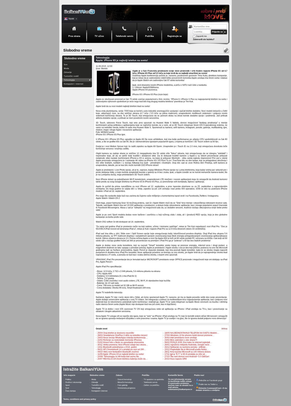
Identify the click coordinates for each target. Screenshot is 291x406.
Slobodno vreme (97, 375)
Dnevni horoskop (125, 379)
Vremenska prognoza (126, 388)
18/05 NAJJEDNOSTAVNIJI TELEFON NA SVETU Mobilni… (192, 333)
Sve (66, 64)
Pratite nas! (199, 375)
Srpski (71, 19)
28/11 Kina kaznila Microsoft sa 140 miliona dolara (188, 352)
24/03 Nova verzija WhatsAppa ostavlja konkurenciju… (123, 337)
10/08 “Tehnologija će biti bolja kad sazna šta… (119, 356)
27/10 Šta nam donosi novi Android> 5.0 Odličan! (187, 356)
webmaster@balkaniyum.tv (180, 389)
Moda (66, 68)
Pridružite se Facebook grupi (210, 380)
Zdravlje (68, 72)
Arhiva (224, 329)
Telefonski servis (150, 382)
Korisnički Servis (175, 375)
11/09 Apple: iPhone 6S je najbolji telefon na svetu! (121, 354)
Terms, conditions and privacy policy (79, 399)
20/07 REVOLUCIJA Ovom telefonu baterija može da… (123, 359)
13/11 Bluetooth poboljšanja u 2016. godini (117, 347)
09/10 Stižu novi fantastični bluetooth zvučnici (118, 352)
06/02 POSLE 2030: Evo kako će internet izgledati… (188, 342)
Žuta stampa (70, 391)
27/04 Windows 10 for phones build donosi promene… (189, 335)
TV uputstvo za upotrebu (154, 379)
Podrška (145, 375)
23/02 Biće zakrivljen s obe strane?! (181, 340)
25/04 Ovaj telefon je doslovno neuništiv (116, 333)
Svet (67, 388)
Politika (68, 379)
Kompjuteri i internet (73, 84)
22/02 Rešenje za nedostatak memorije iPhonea (120, 340)
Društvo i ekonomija (73, 382)
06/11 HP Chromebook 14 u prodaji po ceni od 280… (122, 349)
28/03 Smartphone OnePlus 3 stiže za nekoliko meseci (122, 335)
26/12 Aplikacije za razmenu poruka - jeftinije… (186, 347)
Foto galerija (122, 385)
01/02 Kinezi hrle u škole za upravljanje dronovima (121, 342)
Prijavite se (217, 32)
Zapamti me (201, 36)
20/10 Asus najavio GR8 (176, 359)
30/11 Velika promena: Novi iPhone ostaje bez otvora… (123, 345)
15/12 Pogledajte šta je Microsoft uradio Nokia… (187, 349)
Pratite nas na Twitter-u (208, 384)
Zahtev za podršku (151, 385)
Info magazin (69, 375)
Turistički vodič (71, 76)
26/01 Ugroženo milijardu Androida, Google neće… (188, 345)
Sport (67, 385)
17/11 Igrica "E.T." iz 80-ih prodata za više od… (186, 354)
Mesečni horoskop (125, 382)
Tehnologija (69, 80)
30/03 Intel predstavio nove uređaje (181, 337)
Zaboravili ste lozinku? (203, 39)
